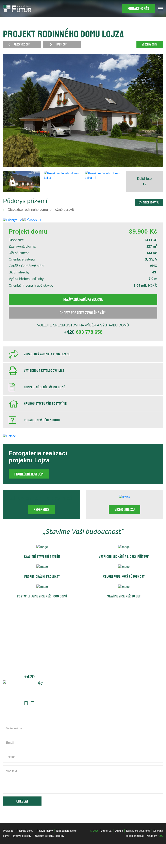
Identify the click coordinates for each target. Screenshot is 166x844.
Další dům (61, 44)
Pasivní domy (45, 830)
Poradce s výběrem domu (42, 420)
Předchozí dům (22, 44)
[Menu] (160, 8)
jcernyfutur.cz (42, 682)
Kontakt (138, 9)
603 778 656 (83, 332)
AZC (160, 835)
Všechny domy (149, 44)
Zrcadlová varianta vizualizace (47, 354)
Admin (119, 830)
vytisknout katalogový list (44, 370)
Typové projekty (22, 835)
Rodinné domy (25, 830)
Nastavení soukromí (138, 830)
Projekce (8, 830)
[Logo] (17, 8)
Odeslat (22, 801)
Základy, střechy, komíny (49, 835)
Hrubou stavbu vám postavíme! (45, 403)
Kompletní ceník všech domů (44, 387)
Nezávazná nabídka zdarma (83, 300)
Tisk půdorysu (151, 202)
